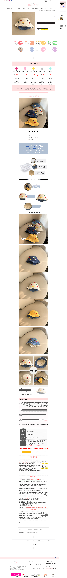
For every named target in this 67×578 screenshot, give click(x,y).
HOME (39, 10)
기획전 (15, 8)
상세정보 (18, 540)
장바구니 (49, 0)
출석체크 (64, 9)
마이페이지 (54, 0)
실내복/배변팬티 (37, 8)
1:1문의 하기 (49, 568)
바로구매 (46, 22)
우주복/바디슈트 (19, 8)
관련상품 (28, 540)
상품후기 (39, 540)
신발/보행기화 (41, 8)
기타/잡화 (51, 8)
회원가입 (46, 0)
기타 (41, 10)
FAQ (55, 568)
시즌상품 (55, 8)
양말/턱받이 (46, 8)
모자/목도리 (43, 10)
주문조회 (51, 0)
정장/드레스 (24, 8)
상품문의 (49, 540)
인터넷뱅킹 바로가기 (31, 564)
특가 (11, 8)
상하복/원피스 (28, 8)
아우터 (33, 8)
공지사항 (61, 9)
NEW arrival (8, 8)
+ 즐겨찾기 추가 (7, 0)
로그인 (44, 0)
